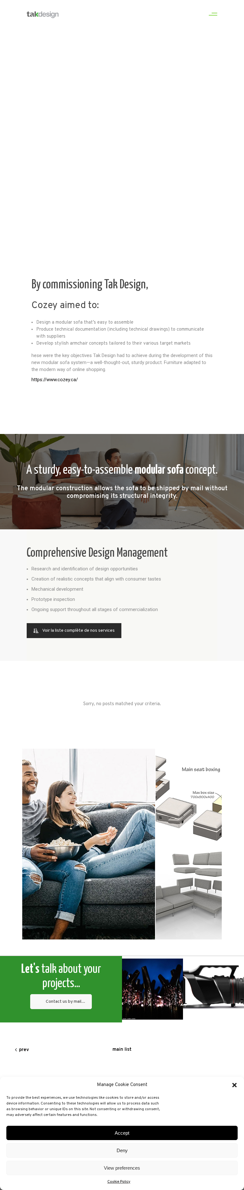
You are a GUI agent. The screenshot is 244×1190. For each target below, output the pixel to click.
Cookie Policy (118, 1181)
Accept (122, 1133)
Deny (122, 1150)
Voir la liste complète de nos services (78, 630)
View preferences (122, 1168)
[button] (234, 1085)
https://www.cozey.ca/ (54, 379)
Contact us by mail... (65, 1001)
